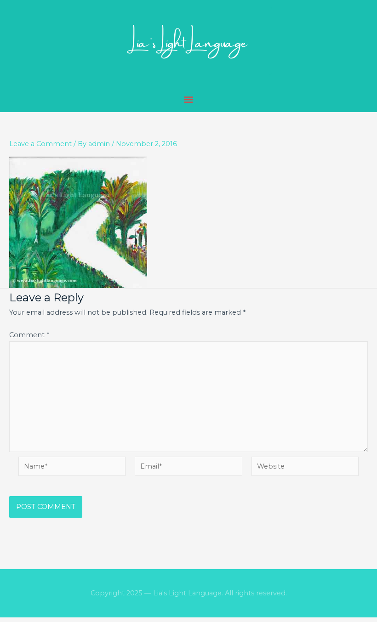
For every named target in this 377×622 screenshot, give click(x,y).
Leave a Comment (40, 144)
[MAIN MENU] (188, 100)
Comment (29, 335)
